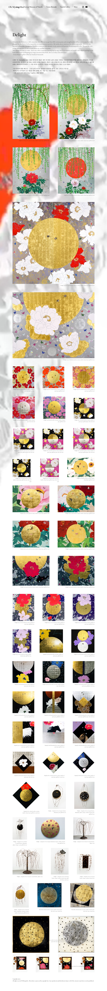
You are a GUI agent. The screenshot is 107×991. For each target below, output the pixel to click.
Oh (10, 7)
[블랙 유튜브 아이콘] (86, 7)
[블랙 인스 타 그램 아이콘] (83, 7)
